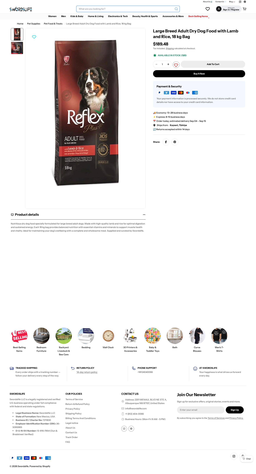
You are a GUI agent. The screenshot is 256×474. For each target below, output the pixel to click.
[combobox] (128, 9)
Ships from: (172, 125)
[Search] (176, 9)
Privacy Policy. (236, 418)
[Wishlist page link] (208, 9)
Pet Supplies (33, 23)
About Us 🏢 (207, 2)
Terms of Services (216, 418)
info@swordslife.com (136, 408)
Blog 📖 (232, 2)
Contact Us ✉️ (220, 2)
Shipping (170, 48)
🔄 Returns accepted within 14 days (171, 129)
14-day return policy (87, 372)
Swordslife (23, 466)
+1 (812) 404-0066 (134, 413)
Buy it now (199, 73)
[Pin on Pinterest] (174, 142)
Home (20, 23)
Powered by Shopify (39, 466)
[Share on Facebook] (165, 142)
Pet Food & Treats (53, 23)
